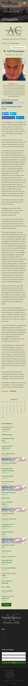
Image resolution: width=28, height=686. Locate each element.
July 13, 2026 (4, 577)
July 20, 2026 (4, 564)
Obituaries (4, 43)
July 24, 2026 (4, 521)
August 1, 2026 (5, 506)
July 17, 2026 (4, 570)
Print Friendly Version (19, 47)
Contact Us (4, 644)
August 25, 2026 (5, 431)
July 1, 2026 (4, 600)
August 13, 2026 (5, 472)
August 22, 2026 (5, 465)
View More (6, 604)
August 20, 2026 (5, 450)
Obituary (4, 103)
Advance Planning (5, 639)
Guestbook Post (17, 103)
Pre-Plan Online (5, 641)
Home (3, 632)
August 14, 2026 (5, 489)
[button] (24, 3)
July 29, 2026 (4, 515)
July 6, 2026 (4, 592)
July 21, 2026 (4, 536)
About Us (4, 634)
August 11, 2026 (5, 478)
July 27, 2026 (4, 528)
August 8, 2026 (5, 483)
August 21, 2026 (5, 442)
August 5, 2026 (5, 494)
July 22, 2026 (4, 541)
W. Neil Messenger (13, 51)
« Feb (3, 417)
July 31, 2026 (4, 553)
